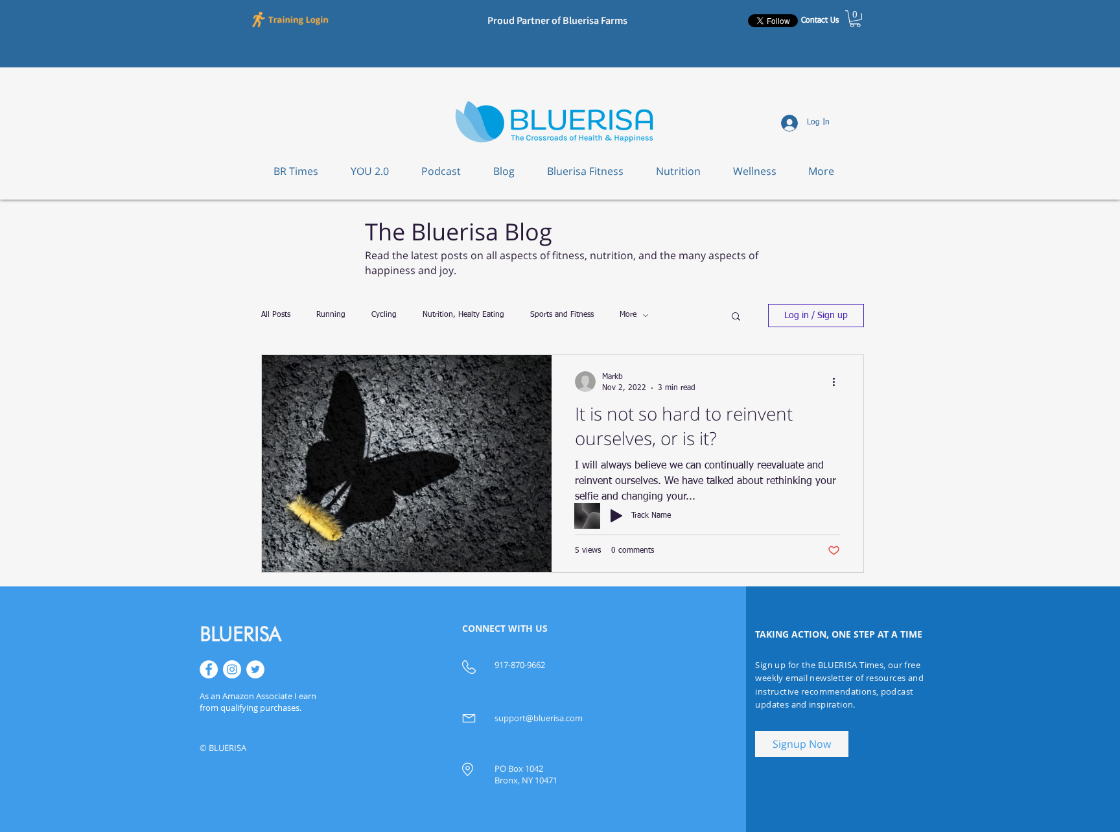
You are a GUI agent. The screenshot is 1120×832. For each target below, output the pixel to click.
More (628, 315)
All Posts (275, 315)
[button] (291, 18)
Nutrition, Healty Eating (463, 315)
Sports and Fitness (562, 315)
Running (330, 315)
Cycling (384, 315)
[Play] (616, 515)
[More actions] (838, 381)
